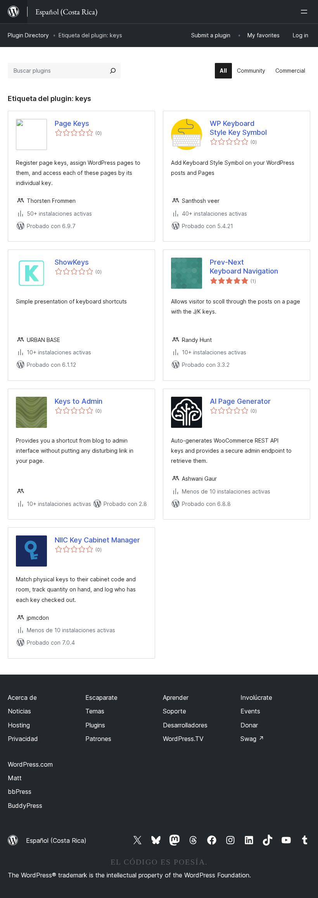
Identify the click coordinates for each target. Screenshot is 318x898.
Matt (15, 778)
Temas (94, 711)
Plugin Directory (28, 35)
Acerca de (22, 697)
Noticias (19, 711)
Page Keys (72, 123)
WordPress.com (30, 764)
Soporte (174, 711)
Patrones (98, 739)
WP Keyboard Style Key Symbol (238, 127)
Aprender (175, 697)
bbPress (19, 791)
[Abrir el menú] (305, 11)
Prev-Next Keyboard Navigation (244, 266)
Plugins (95, 725)
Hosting (19, 725)
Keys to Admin (78, 401)
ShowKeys (72, 262)
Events (250, 711)
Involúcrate (256, 697)
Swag (252, 739)
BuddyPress (25, 805)
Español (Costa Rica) (56, 840)
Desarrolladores (185, 725)
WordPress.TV (183, 739)
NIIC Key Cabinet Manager (97, 540)
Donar (249, 725)
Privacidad (23, 739)
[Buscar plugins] (113, 70)
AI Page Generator (240, 401)
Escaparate (101, 697)
